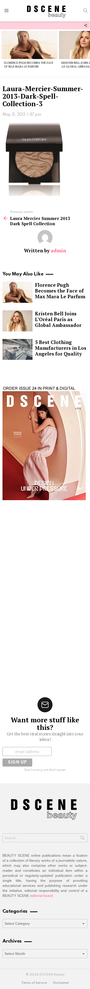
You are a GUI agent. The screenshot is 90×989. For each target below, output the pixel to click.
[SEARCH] (86, 11)
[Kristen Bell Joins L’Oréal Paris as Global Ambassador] (17, 320)
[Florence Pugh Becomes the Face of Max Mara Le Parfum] (30, 45)
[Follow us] (86, 25)
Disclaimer (61, 982)
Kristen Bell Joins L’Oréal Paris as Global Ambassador (58, 319)
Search (83, 838)
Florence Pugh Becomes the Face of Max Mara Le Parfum (28, 64)
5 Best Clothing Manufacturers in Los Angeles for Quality (60, 348)
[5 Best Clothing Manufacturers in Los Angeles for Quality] (17, 349)
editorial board (41, 896)
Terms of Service (34, 982)
